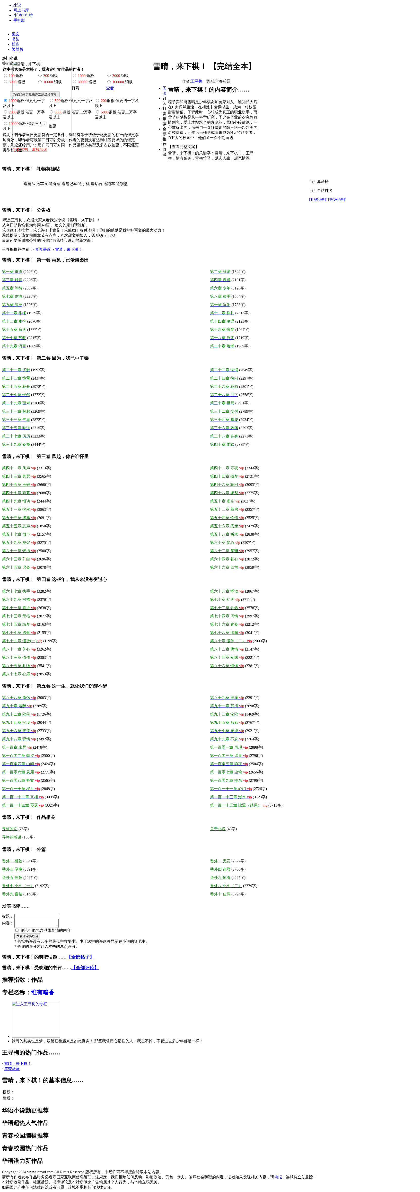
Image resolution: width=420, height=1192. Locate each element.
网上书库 (21, 10)
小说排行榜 (23, 15)
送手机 (84, 184)
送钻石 (96, 184)
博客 (15, 44)
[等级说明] (337, 199)
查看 (110, 88)
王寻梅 (196, 81)
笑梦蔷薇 (43, 249)
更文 (15, 34)
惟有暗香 (42, 992)
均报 (278, 1177)
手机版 (19, 20)
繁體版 (17, 49)
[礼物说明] (318, 199)
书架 (15, 39)
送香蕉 (55, 184)
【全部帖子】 (80, 956)
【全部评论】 (85, 967)
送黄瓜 (29, 184)
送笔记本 (69, 184)
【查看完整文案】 (183, 147)
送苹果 (42, 184)
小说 (17, 5)
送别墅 (122, 184)
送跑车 (109, 184)
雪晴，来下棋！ (68, 249)
